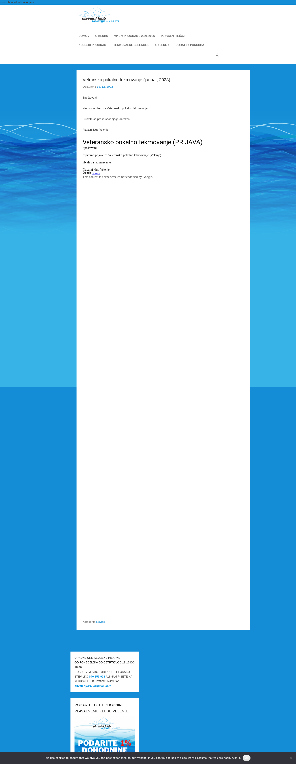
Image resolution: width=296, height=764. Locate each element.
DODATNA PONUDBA (190, 45)
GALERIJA (162, 45)
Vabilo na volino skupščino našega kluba (222, 638)
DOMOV (84, 35)
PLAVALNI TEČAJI (173, 35)
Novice (100, 621)
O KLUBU (101, 35)
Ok (246, 757)
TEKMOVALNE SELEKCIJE (131, 45)
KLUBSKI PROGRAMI (93, 45)
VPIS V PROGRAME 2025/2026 (134, 35)
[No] (291, 758)
